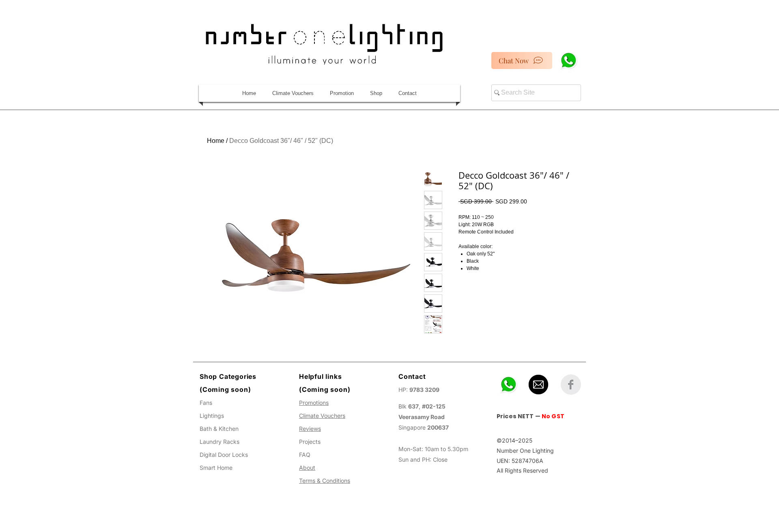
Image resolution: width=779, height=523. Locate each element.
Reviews (310, 428)
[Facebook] (571, 384)
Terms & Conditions (324, 480)
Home (215, 140)
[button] (376, 93)
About (307, 467)
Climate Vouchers (322, 415)
